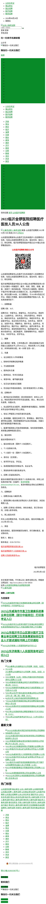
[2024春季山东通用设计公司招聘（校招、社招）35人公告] (25, 667)
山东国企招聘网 (11, 795)
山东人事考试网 (26, 789)
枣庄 (7, 179)
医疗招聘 (9, 11)
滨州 (7, 97)
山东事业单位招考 (28, 792)
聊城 (7, 94)
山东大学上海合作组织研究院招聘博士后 (22, 698)
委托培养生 (12, 802)
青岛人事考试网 (16, 800)
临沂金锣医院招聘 (23, 585)
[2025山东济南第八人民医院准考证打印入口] (23, 645)
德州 (7, 68)
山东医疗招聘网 (19, 213)
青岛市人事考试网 (15, 805)
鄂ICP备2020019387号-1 (10, 871)
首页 (7, 60)
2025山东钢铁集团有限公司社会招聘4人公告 (23, 773)
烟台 (7, 78)
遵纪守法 (34, 795)
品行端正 (4, 805)
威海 (7, 81)
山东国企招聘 (6, 792)
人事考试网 (16, 230)
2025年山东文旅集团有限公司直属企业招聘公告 (25, 746)
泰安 (7, 89)
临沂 (7, 70)
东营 (7, 76)
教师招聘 (9, 14)
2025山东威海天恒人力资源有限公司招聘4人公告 (25, 754)
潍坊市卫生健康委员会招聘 (34, 805)
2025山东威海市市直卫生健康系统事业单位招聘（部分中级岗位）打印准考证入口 (22, 615)
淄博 (7, 73)
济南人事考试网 (24, 802)
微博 (2, 55)
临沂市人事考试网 (32, 797)
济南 (7, 62)
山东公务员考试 (24, 795)
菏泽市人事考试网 (38, 802)
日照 (7, 91)
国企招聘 (9, 9)
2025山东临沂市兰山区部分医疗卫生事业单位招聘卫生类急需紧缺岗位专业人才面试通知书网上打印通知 (22, 636)
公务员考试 (9, 3)
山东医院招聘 (10, 585)
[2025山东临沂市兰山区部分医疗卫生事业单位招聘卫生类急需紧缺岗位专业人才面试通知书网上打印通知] (23, 625)
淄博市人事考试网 (8, 808)
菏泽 (7, 99)
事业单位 (9, 6)
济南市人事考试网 (23, 808)
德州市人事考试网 (30, 800)
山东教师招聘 (38, 789)
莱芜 (7, 102)
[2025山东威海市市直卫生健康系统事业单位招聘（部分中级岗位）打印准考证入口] (23, 604)
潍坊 (7, 83)
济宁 (7, 86)
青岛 (7, 65)
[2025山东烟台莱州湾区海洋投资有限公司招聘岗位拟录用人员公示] (25, 731)
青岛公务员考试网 (17, 797)
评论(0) (21, 233)
